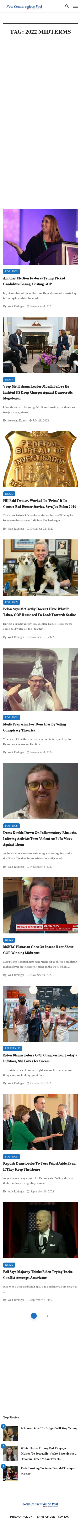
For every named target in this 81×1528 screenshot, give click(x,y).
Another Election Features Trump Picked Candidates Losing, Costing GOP (34, 282)
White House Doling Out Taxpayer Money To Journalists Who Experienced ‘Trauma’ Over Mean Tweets (48, 1454)
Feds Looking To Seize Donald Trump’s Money (48, 1471)
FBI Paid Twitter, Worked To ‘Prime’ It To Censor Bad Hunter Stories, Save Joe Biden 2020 (39, 504)
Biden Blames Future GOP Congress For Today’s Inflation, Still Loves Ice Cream (40, 1059)
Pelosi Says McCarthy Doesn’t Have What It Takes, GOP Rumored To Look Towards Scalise (39, 613)
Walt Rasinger (16, 306)
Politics (11, 271)
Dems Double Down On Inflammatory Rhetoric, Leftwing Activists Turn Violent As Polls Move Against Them (40, 839)
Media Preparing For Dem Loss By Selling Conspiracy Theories (34, 728)
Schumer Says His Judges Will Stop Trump (49, 1429)
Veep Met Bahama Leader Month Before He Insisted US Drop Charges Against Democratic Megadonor (38, 393)
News (9, 379)
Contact (64, 1516)
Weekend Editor (17, 420)
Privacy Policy (21, 1516)
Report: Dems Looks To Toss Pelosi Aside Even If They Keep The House (39, 1167)
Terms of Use (45, 1516)
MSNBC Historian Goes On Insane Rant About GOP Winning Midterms (38, 951)
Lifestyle (12, 1048)
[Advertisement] (40, 83)
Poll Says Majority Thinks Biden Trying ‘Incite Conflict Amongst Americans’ (37, 1275)
